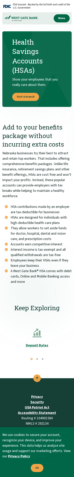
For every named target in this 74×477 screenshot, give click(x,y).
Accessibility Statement (37, 412)
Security (37, 402)
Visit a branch (26, 97)
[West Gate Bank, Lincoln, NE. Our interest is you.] (21, 18)
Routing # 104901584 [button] (37, 418)
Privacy (37, 396)
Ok (36, 468)
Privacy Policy (19, 456)
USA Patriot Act (37, 407)
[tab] (31, 359)
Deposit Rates (37, 345)
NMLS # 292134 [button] (37, 423)
